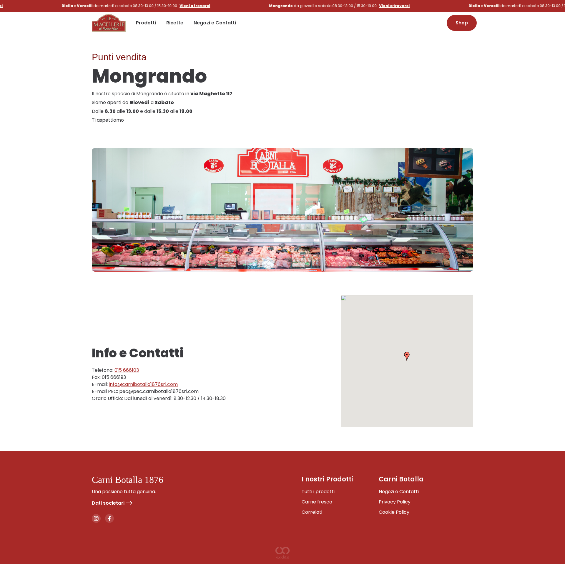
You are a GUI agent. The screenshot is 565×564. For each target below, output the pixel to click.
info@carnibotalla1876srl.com (143, 384)
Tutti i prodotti (318, 491)
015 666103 (126, 370)
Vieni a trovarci (173, 5)
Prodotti (146, 22)
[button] (407, 356)
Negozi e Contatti (215, 22)
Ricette (174, 22)
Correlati (312, 512)
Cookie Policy (394, 512)
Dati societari (108, 503)
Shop (462, 22)
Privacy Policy (395, 501)
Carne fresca (317, 501)
